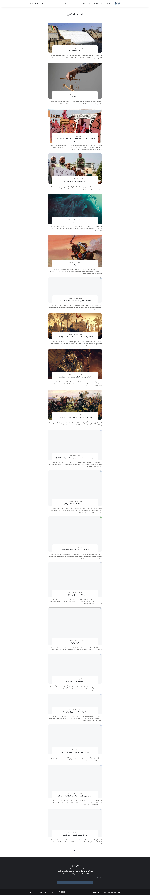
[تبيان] (117, 3)
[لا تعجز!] (75, 209)
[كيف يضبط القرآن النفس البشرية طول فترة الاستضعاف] (75, 534)
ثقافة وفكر (108, 3)
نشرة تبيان (32, 892)
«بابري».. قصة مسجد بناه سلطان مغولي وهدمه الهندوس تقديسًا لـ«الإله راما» (75, 458)
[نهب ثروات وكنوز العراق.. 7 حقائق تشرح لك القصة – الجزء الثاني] (75, 781)
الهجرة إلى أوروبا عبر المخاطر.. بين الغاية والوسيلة (75, 835)
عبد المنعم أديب (78, 179)
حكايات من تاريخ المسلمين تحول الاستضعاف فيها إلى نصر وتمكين (75, 417)
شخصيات (75, 3)
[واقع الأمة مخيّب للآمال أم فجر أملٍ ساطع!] (75, 579)
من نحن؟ (52, 892)
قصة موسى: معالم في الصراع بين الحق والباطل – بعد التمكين (75, 300)
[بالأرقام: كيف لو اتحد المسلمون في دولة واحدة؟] (75, 704)
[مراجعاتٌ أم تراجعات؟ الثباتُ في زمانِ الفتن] (75, 488)
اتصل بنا (41, 892)
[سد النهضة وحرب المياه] (75, 38)
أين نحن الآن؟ (75, 643)
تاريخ (102, 3)
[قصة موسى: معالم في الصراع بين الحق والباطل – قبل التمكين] (75, 364)
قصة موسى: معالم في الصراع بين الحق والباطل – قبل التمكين (75, 377)
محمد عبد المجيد (78, 592)
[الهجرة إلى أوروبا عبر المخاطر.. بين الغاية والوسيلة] (75, 823)
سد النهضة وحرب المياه (75, 50)
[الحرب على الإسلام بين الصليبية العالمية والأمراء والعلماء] (75, 739)
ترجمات (88, 3)
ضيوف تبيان (78, 679)
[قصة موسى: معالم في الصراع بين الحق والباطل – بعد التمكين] (75, 290)
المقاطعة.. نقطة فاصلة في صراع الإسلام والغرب (75, 181)
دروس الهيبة (75, 265)
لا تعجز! (75, 222)
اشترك (75, 883)
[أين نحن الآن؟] (75, 626)
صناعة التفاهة (75, 96)
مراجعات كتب (96, 3)
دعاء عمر (78, 709)
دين (65, 3)
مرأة (70, 3)
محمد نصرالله (79, 501)
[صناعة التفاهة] (75, 81)
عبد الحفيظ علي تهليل (79, 48)
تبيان (78, 415)
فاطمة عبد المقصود (78, 640)
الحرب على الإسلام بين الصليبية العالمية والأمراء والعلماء (75, 752)
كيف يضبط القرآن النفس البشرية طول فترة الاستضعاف (75, 549)
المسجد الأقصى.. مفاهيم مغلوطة (75, 681)
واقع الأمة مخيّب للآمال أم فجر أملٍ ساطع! (75, 595)
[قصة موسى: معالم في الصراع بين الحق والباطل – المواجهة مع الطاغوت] (75, 326)
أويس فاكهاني (78, 136)
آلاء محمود (79, 793)
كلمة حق (79, 219)
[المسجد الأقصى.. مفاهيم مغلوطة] (75, 669)
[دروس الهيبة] (75, 251)
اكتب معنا (46, 892)
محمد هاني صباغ (78, 832)
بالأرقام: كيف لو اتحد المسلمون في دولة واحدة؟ (75, 712)
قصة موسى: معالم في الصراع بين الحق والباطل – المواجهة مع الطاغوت (75, 337)
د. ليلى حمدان (78, 298)
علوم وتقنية (82, 3)
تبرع (37, 892)
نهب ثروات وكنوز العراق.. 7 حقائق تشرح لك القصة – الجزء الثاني (75, 796)
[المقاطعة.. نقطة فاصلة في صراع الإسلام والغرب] (75, 168)
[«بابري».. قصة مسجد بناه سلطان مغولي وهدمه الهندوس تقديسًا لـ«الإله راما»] (75, 445)
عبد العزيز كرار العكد (78, 94)
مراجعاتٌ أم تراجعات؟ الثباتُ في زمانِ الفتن (75, 504)
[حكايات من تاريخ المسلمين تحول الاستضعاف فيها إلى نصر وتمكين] (75, 405)
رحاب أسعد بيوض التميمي (78, 750)
